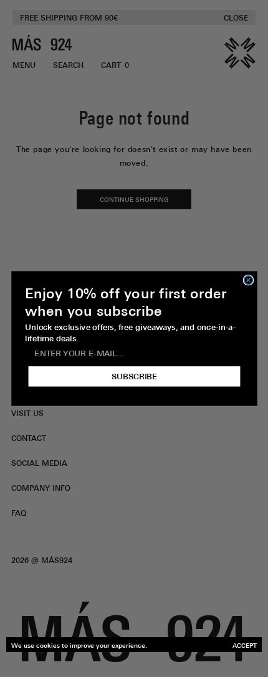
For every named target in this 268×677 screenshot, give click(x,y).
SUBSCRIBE (134, 376)
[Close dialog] (248, 280)
